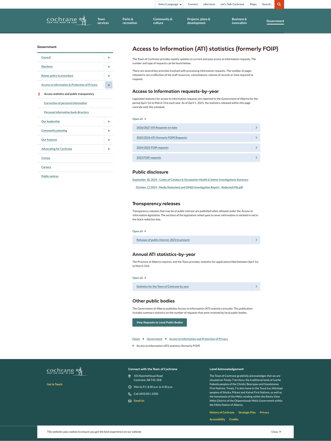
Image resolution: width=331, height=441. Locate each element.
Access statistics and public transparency (69, 94)
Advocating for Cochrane (56, 148)
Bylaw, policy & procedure (57, 75)
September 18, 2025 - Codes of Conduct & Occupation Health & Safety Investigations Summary (190, 179)
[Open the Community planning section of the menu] (108, 130)
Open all (137, 119)
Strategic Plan (247, 412)
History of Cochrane (222, 412)
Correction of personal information (65, 103)
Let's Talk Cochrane (232, 4)
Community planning (54, 130)
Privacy (264, 412)
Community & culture (162, 21)
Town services (103, 21)
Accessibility (217, 419)
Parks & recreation (130, 21)
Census (45, 158)
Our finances (49, 139)
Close (274, 431)
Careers (193, 4)
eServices (209, 4)
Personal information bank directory (66, 112)
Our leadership (50, 121)
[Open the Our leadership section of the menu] (108, 121)
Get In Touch (54, 384)
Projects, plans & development (198, 21)
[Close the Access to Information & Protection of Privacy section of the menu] (108, 85)
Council (46, 57)
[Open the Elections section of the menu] (108, 66)
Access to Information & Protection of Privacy (69, 84)
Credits (233, 419)
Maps (253, 4)
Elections (47, 66)
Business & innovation (239, 21)
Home (136, 339)
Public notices (50, 176)
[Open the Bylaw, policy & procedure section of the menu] (108, 75)
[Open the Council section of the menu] (108, 57)
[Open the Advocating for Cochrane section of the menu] (108, 149)
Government (275, 21)
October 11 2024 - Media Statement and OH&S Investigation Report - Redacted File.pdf (189, 187)
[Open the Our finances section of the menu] (108, 139)
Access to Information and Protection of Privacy (198, 339)
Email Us (139, 400)
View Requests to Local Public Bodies (160, 322)
